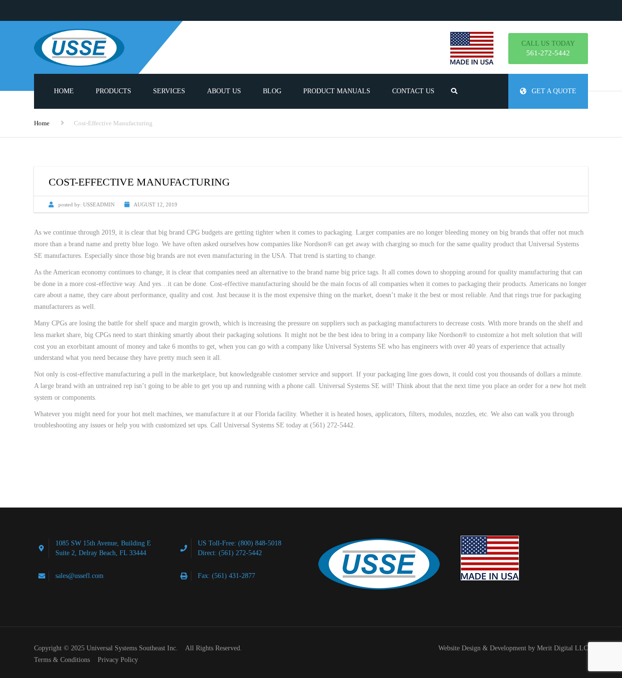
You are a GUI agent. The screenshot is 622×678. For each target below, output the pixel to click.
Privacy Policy (118, 659)
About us (224, 91)
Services (169, 91)
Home (64, 91)
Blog (272, 91)
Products (113, 91)
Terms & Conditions (62, 659)
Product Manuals (336, 91)
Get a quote (554, 91)
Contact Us (413, 91)
